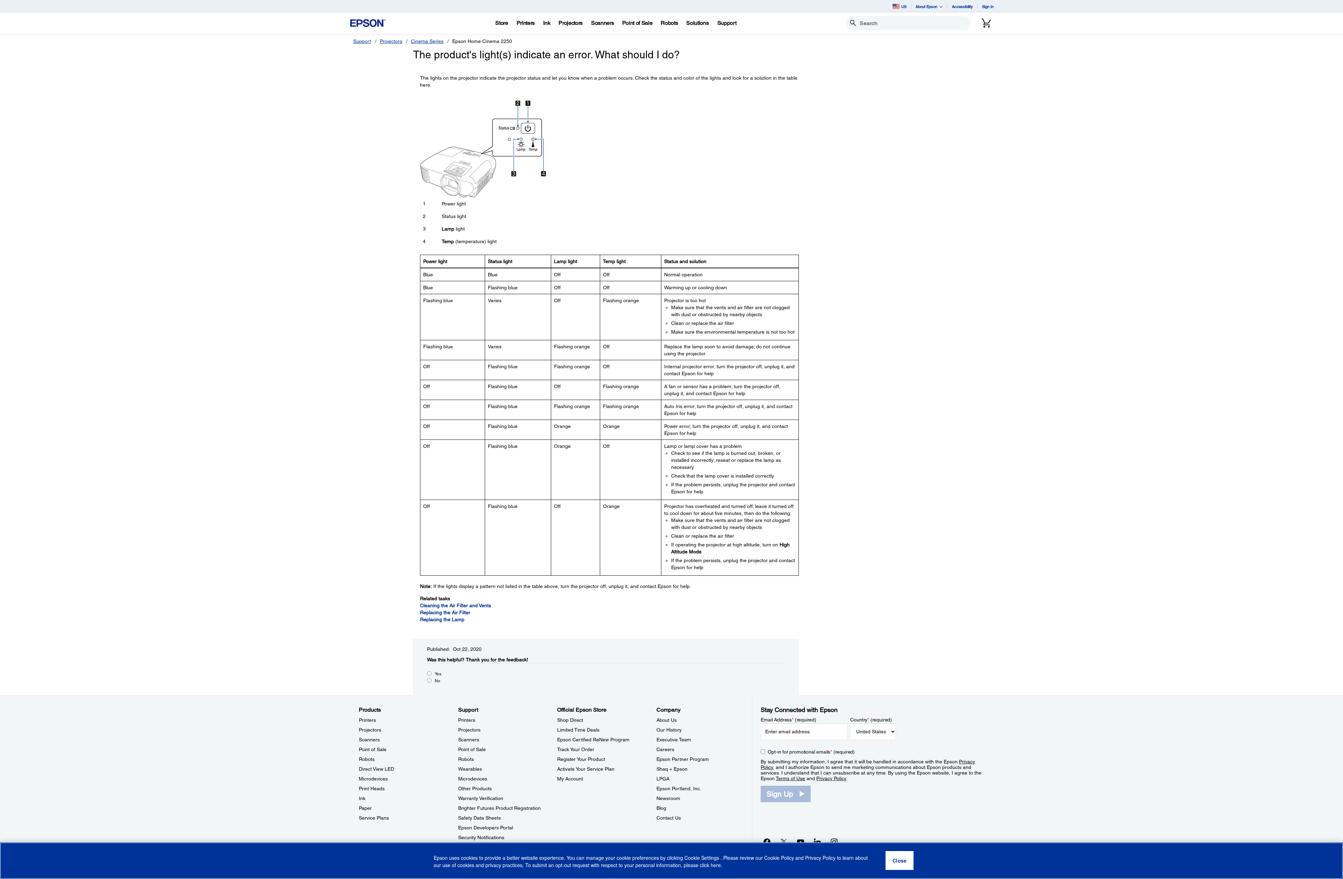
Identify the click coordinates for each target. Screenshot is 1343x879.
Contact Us (668, 818)
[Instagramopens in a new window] (834, 841)
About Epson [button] (926, 6)
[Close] (900, 860)
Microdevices (373, 779)
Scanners (369, 739)
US (904, 6)
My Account (570, 779)
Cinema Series (427, 41)
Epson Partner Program (682, 759)
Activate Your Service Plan (585, 769)
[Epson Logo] (368, 23)
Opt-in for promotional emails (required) (811, 752)
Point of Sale (372, 749)
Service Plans (374, 818)
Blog (661, 808)
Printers (367, 720)
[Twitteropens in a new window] (783, 841)
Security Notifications (481, 837)
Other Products (475, 788)
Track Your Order (575, 749)
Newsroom (668, 798)
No (437, 680)
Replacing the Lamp (442, 619)
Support (362, 41)
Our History (669, 730)
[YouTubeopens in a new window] (800, 841)
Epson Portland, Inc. (678, 788)
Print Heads (372, 788)
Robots (367, 759)
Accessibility (962, 6)
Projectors (391, 41)
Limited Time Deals (578, 730)
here (716, 865)
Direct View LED (376, 769)
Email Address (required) (788, 719)
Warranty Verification (480, 798)
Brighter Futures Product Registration (499, 808)
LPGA (662, 779)
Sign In (988, 6)
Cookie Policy (779, 858)
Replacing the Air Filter (445, 612)
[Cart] (986, 23)
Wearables (470, 769)
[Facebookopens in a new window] (767, 841)
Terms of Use (790, 778)
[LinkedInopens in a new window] (817, 841)
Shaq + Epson (672, 769)
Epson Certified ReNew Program (593, 739)
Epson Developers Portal (485, 827)
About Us (666, 720)
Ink (362, 798)
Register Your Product (581, 759)
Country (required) (871, 719)
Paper (365, 808)
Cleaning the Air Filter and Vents (455, 605)
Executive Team (673, 739)
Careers (665, 749)
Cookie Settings (702, 858)
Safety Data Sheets (479, 818)
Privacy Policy (831, 778)
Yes (438, 673)
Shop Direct (570, 720)
